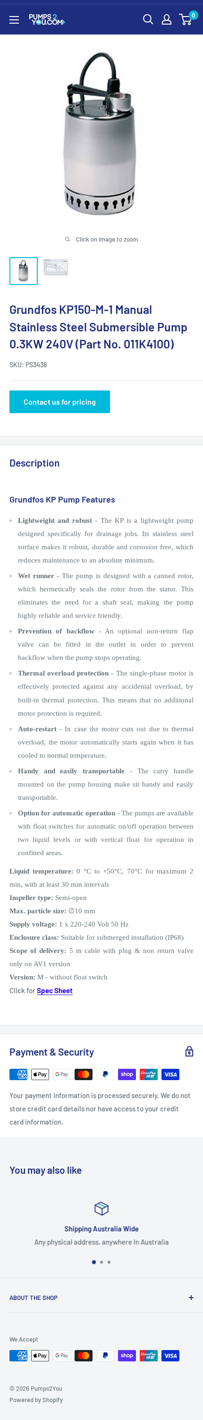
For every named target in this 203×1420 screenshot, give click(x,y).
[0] (186, 19)
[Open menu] (14, 20)
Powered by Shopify (36, 1399)
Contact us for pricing (60, 401)
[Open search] (148, 19)
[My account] (166, 19)
